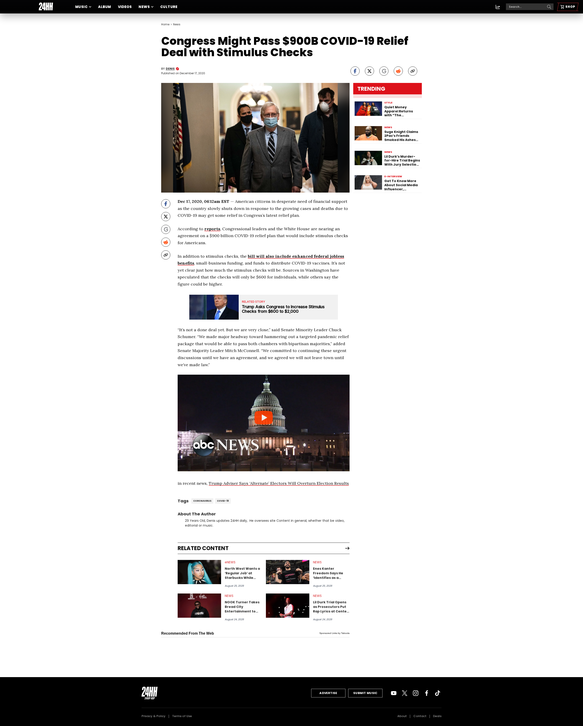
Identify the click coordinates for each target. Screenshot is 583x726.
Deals (437, 716)
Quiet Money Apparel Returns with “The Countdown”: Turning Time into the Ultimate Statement (400, 111)
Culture (168, 6)
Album (104, 6)
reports (212, 228)
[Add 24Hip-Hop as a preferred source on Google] (383, 71)
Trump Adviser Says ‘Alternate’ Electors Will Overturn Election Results (279, 483)
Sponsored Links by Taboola (334, 633)
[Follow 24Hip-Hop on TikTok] (437, 693)
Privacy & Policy (154, 716)
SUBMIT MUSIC (365, 693)
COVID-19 (223, 501)
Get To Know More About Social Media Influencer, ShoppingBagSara (401, 185)
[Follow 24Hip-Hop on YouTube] (394, 693)
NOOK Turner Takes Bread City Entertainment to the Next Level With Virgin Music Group (242, 607)
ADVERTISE (328, 693)
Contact (419, 716)
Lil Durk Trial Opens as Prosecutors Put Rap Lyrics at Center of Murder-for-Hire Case (330, 607)
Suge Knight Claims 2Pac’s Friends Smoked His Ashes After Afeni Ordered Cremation (402, 136)
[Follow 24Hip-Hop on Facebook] (427, 693)
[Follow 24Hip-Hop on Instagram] (416, 693)
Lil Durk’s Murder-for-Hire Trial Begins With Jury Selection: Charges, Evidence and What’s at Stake (402, 161)
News (144, 6)
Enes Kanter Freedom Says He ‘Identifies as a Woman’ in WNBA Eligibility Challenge (330, 573)
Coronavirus (202, 501)
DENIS (170, 69)
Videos (125, 6)
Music (81, 6)
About (402, 716)
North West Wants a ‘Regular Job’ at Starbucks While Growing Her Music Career (242, 573)
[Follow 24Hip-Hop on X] (405, 693)
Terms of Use (182, 716)
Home (165, 24)
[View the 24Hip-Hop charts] (497, 6)
